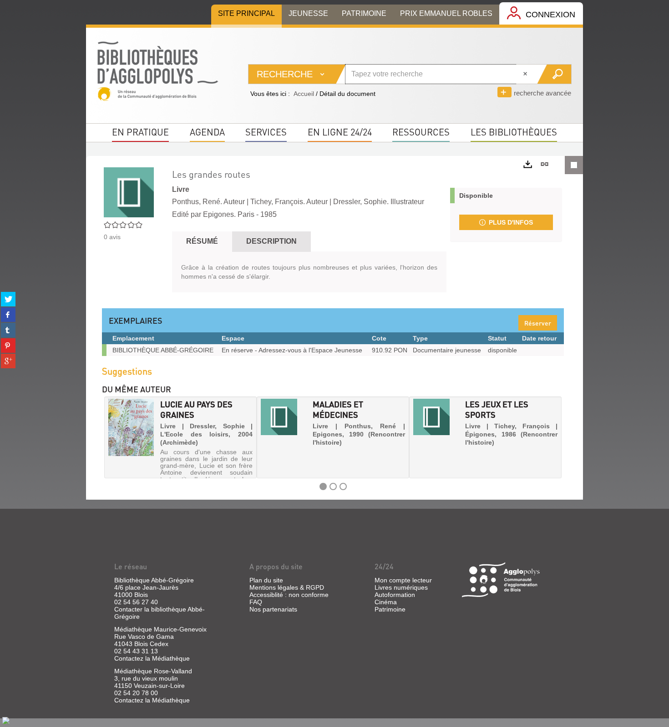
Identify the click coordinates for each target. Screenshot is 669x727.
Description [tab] (271, 241)
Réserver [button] (537, 323)
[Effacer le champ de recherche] (526, 74)
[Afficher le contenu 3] (343, 486)
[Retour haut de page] (6, 720)
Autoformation (395, 594)
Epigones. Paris (228, 214)
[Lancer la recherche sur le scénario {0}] (554, 74)
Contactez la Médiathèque (152, 658)
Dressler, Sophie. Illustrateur (378, 202)
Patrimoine (390, 609)
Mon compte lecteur (403, 580)
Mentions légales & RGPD (286, 587)
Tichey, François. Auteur (289, 202)
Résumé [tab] (202, 241)
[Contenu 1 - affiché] (323, 486)
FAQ (255, 602)
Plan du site (266, 580)
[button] (112, 437)
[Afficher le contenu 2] (333, 486)
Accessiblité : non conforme (289, 594)
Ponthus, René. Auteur (208, 202)
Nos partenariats (273, 609)
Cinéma (386, 602)
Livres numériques (401, 587)
